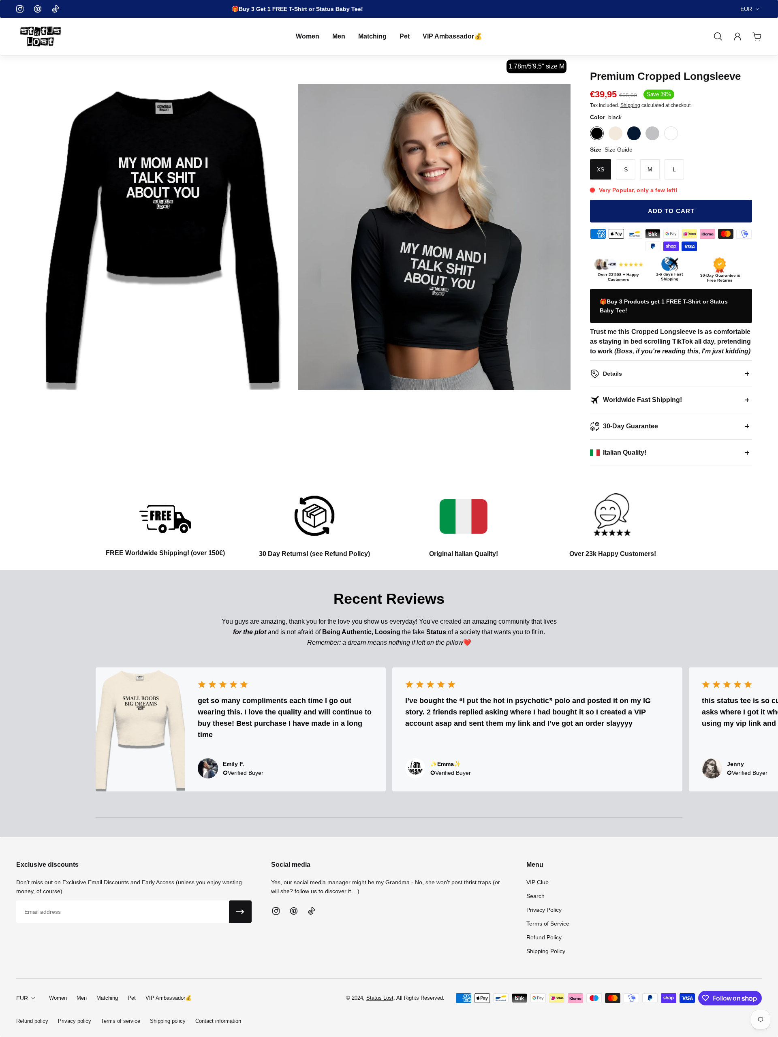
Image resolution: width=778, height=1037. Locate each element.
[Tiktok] (55, 9)
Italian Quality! (624, 452)
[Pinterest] (38, 9)
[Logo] (40, 36)
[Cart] (757, 36)
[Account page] (737, 36)
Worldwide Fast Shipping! (642, 399)
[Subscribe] (240, 911)
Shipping (630, 105)
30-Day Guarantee (630, 426)
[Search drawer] (718, 36)
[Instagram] (20, 9)
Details (612, 373)
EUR (746, 9)
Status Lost (379, 998)
